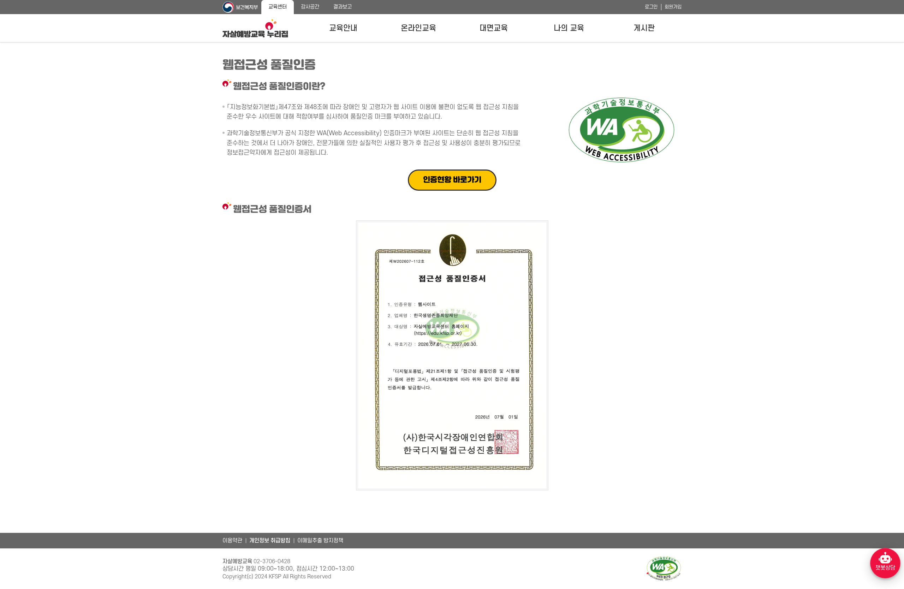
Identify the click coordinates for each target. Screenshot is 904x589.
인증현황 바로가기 (452, 180)
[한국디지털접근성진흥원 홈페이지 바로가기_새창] (664, 568)
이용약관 (232, 540)
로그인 (651, 7)
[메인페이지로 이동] (255, 28)
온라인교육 (418, 28)
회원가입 (673, 7)
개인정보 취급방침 (269, 540)
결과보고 (342, 7)
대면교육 (494, 28)
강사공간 (310, 7)
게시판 (644, 28)
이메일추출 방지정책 (320, 540)
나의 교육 (569, 28)
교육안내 (343, 28)
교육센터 (277, 7)
